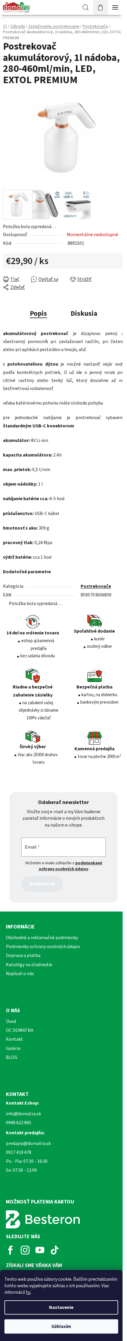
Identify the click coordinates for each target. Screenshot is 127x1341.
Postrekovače (96, 586)
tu (28, 1292)
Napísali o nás (20, 973)
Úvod (11, 1021)
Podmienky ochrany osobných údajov (43, 946)
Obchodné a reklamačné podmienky (42, 937)
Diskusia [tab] (84, 313)
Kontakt (14, 1039)
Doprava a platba (23, 955)
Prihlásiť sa (42, 884)
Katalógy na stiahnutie (29, 964)
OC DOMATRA (19, 1030)
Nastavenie (61, 1307)
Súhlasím (61, 1326)
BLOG (11, 1057)
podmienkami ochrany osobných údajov (70, 866)
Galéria (13, 1048)
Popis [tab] (38, 313)
